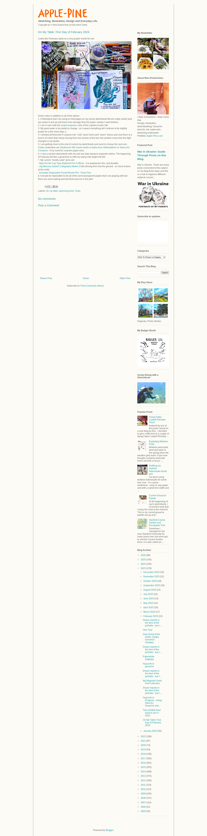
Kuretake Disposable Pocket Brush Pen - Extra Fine (65, 172)
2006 (143, 807)
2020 (143, 745)
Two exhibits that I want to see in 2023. (152, 713)
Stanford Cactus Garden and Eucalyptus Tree (157, 522)
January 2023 (150, 731)
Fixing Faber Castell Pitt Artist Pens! (157, 420)
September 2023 (152, 585)
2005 (143, 811)
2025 (143, 559)
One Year (147, 630)
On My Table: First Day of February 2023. (152, 722)
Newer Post (46, 278)
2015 (143, 767)
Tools (77, 191)
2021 (143, 741)
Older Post (125, 278)
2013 (143, 776)
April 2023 (148, 607)
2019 (143, 749)
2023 (143, 568)
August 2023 (150, 590)
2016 (143, 763)
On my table (52, 191)
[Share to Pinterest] (56, 186)
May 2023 (148, 603)
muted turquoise (69, 125)
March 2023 (149, 612)
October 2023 (150, 581)
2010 (143, 789)
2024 (143, 564)
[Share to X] (51, 186)
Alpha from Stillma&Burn (104, 147)
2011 (143, 785)
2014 (143, 771)
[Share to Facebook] (54, 186)
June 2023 (148, 598)
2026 (143, 555)
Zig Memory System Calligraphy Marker (59, 166)
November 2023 (151, 576)
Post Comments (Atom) (92, 286)
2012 (143, 780)
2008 (143, 798)
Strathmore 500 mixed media (74, 147)
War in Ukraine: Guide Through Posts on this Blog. (151, 155)
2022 (143, 736)
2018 (143, 754)
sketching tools (66, 191)
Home (86, 278)
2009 (143, 793)
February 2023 (151, 616)
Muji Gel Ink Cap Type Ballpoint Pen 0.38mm (61, 163)
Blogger (109, 830)
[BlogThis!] (48, 186)
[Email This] (46, 186)
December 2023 (151, 572)
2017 (143, 758)
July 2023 (148, 594)
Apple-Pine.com (155, 136)
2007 (143, 802)
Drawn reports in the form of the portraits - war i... (152, 623)
